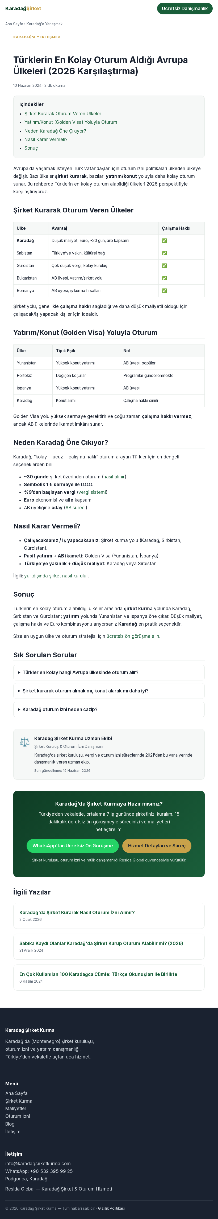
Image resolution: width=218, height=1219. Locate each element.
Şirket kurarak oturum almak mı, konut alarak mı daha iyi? (86, 690)
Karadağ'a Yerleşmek (44, 24)
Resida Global (131, 860)
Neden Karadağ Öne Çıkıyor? (55, 131)
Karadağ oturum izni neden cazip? (60, 709)
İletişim (12, 1131)
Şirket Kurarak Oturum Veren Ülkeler (62, 113)
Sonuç (31, 148)
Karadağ (23, 8)
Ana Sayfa (14, 24)
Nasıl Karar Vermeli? (46, 139)
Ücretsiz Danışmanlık (185, 8)
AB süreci (75, 507)
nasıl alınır (114, 476)
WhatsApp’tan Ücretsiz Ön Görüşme (72, 845)
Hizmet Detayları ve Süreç (157, 845)
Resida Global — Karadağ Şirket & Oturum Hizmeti (58, 1189)
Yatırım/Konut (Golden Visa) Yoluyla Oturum (70, 122)
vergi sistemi (92, 492)
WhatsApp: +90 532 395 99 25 (39, 1171)
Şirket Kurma (18, 1101)
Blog (10, 1124)
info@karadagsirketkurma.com (38, 1163)
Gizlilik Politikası (111, 1208)
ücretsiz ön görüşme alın (133, 636)
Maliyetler (15, 1108)
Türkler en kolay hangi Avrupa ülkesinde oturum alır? (81, 672)
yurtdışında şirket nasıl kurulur (56, 575)
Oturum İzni (17, 1116)
